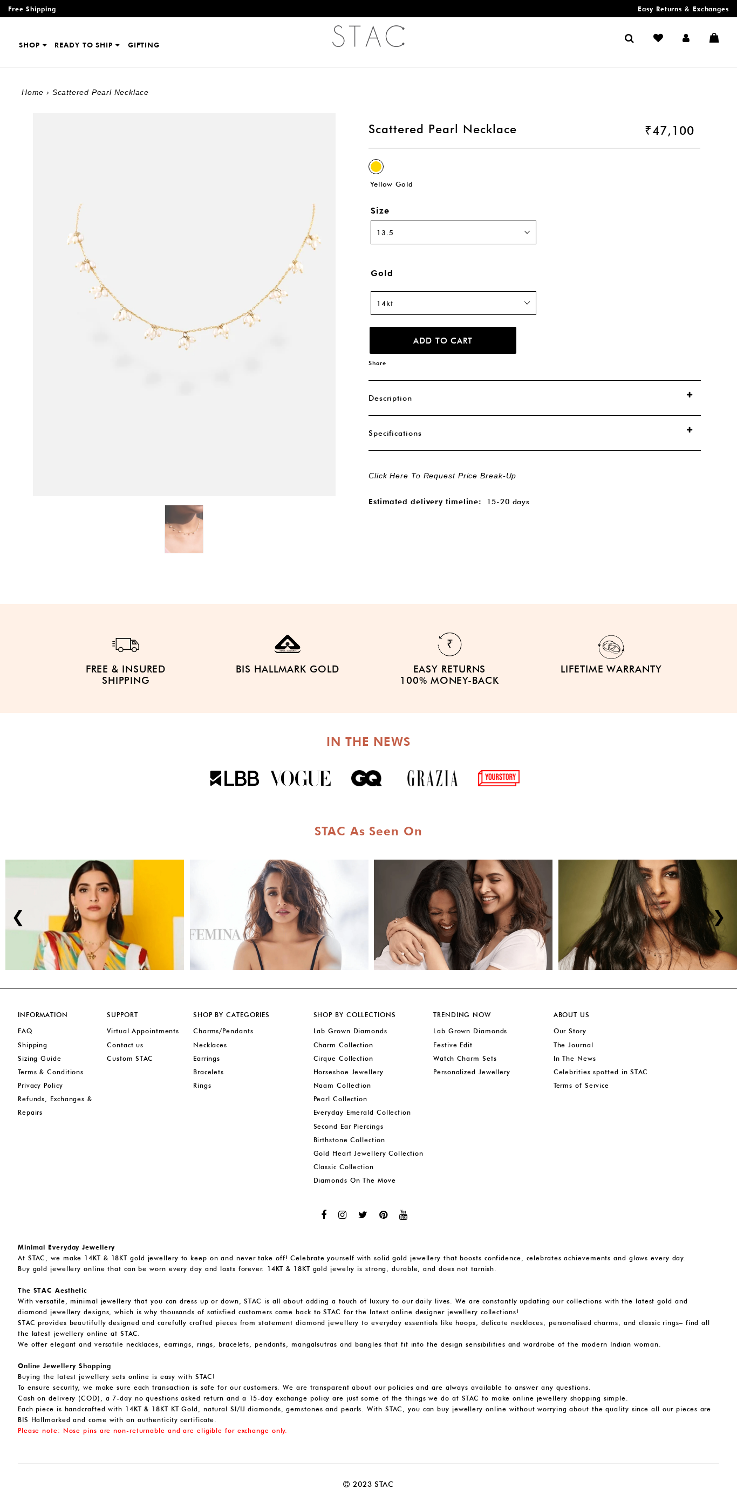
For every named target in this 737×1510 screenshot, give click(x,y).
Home (33, 92)
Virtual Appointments (143, 1031)
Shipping (32, 1045)
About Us (572, 1015)
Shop (31, 44)
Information (43, 1015)
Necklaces (210, 1045)
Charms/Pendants (223, 1031)
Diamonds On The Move (354, 1180)
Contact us (125, 1045)
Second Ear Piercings (348, 1126)
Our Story (570, 1031)
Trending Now (462, 1015)
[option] (184, 529)
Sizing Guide (40, 1058)
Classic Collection (343, 1167)
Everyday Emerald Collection (362, 1112)
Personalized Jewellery (471, 1072)
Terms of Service (581, 1085)
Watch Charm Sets (464, 1058)
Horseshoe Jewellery (348, 1072)
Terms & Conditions (51, 1072)
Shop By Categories (231, 1015)
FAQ (25, 1031)
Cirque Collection (343, 1058)
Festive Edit (453, 1045)
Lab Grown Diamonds (350, 1031)
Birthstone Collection (349, 1140)
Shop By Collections (354, 1015)
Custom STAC (130, 1058)
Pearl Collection (340, 1099)
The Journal (573, 1045)
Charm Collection (343, 1045)
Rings (202, 1085)
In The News (575, 1058)
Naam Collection (342, 1085)
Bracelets (208, 1072)
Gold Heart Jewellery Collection (368, 1153)
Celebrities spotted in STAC (601, 1072)
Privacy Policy (40, 1085)
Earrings (206, 1058)
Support (122, 1015)
